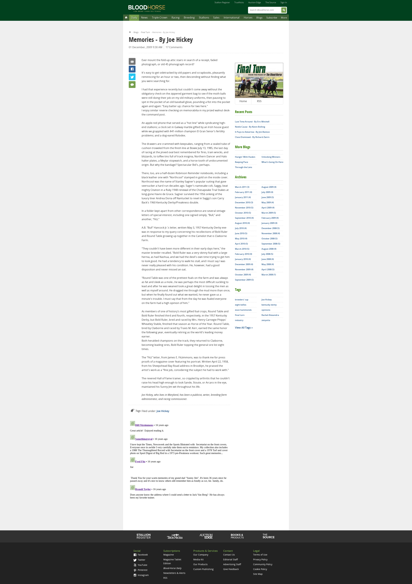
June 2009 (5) (268, 197)
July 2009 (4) (267, 192)
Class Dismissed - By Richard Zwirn (252, 137)
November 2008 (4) (271, 233)
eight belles (240, 304)
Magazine (168, 554)
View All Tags (243, 327)
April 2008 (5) (268, 269)
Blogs (259, 17)
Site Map (258, 573)
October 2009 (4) (243, 274)
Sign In (284, 2)
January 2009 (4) (269, 223)
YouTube (142, 564)
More (284, 17)
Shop (237, 536)
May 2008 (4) (268, 264)
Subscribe (271, 17)
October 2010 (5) (243, 212)
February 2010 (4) (243, 254)
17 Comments (174, 47)
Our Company (200, 554)
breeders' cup (241, 299)
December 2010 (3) (244, 202)
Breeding (189, 17)
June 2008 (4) (268, 259)
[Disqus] (179, 460)
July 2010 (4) (241, 228)
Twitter (132, 76)
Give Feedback (231, 569)
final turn (239, 315)
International (231, 17)
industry (239, 320)
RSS (259, 101)
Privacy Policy (260, 559)
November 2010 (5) (244, 207)
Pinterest (142, 569)
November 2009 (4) (244, 269)
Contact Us (229, 554)
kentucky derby (269, 304)
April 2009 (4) (268, 207)
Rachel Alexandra (270, 315)
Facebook (132, 69)
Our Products (200, 564)
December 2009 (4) (244, 264)
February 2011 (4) (243, 192)
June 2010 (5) (241, 233)
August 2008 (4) (269, 248)
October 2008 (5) (269, 238)
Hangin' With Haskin (245, 156)
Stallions (204, 17)
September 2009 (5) (244, 279)
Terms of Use (260, 554)
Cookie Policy (260, 569)
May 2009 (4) (268, 202)
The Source (270, 2)
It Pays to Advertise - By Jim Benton (252, 131)
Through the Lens (243, 167)
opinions (266, 309)
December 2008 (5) (271, 228)
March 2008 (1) (269, 274)
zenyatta (266, 320)
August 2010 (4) (242, 223)
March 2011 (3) (242, 187)
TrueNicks (239, 2)
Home (130, 32)
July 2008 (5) (267, 254)
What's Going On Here (272, 162)
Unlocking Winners (271, 156)
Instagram (143, 575)
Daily (134, 17)
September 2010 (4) (244, 217)
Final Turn (145, 32)
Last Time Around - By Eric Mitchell (252, 121)
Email (132, 61)
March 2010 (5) (242, 248)
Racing (176, 17)
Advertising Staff (232, 564)
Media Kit (198, 559)
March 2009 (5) (269, 212)
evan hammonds (243, 309)
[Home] (126, 17)
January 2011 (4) (243, 197)
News (144, 17)
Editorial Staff (230, 559)
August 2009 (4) (269, 187)
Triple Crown (159, 17)
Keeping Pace (241, 162)
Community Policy (262, 564)
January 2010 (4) (243, 259)
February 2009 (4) (270, 217)
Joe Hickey (163, 411)
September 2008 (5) (271, 243)
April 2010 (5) (241, 243)
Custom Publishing (203, 569)
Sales (216, 17)
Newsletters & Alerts (174, 572)
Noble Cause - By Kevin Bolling (250, 126)
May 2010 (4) (241, 238)
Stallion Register (222, 2)
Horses (248, 17)
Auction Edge (254, 2)
